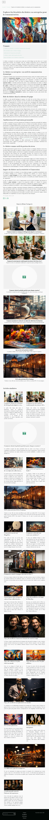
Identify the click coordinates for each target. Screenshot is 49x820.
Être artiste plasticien (10, 725)
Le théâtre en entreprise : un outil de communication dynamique (17, 48)
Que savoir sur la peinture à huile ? (24, 350)
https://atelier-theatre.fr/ (28, 138)
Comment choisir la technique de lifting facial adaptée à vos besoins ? (24, 232)
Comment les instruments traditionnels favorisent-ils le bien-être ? (24, 261)
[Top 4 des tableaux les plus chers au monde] (13, 655)
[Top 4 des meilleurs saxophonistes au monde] (24, 690)
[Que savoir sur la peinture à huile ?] (24, 337)
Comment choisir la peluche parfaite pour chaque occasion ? (24, 290)
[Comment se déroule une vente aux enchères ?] (35, 527)
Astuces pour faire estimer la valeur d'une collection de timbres (13, 599)
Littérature (24, 816)
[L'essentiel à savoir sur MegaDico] (13, 527)
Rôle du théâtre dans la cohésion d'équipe (12, 51)
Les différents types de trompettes (14, 768)
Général (8, 7)
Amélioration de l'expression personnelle (12, 53)
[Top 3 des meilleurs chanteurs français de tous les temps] (24, 626)
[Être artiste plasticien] (13, 719)
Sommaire (6, 46)
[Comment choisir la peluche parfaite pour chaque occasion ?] (24, 277)
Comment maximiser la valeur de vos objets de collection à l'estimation (24, 321)
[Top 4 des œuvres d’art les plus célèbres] (35, 655)
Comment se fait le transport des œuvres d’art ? (18, 574)
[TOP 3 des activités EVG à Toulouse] (24, 366)
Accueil (3, 7)
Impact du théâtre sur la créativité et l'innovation (14, 58)
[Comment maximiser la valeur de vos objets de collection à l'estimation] (24, 307)
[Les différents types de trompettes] (24, 756)
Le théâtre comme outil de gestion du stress (13, 55)
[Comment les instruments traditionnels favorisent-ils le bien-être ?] (24, 248)
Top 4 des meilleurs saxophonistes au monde (17, 702)
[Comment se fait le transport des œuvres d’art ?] (24, 562)
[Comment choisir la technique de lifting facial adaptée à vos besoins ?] (24, 218)
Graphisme (24, 814)
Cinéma (24, 812)
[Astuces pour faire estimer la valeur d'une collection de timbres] (13, 591)
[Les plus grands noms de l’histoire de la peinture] (13, 785)
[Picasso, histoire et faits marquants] (35, 719)
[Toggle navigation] (3, 2)
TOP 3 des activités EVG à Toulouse (24, 379)
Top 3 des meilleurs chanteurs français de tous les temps (21, 638)
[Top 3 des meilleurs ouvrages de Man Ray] (35, 591)
